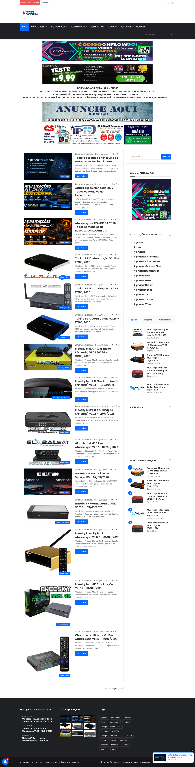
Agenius (138, 242)
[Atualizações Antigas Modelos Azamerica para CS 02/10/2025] (137, 332)
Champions (126, 722)
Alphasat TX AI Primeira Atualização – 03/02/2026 (158, 358)
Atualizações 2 (58, 27)
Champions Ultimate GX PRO (111, 736)
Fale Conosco (126, 762)
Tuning (103, 749)
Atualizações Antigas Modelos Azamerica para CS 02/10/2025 (157, 332)
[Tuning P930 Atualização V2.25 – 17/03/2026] (90, 726)
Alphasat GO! (142, 275)
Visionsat (113, 749)
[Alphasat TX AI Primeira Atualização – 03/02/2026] (137, 359)
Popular (133, 319)
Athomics (127, 718)
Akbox (137, 247)
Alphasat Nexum (143, 285)
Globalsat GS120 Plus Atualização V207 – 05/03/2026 (96, 445)
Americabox (115, 718)
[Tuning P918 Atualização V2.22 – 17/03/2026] (77, 726)
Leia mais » (81, 176)
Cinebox (129, 736)
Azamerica (114, 722)
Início (24, 27)
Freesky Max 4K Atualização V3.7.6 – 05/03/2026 (94, 586)
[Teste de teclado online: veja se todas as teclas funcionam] (65, 718)
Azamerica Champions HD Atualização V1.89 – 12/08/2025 (158, 345)
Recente (148, 319)
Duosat (103, 740)
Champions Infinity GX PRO (111, 727)
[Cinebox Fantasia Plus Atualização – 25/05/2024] (137, 528)
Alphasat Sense (143, 289)
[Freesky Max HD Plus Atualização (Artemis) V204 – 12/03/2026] (77, 733)
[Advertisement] (150, 430)
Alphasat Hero (142, 280)
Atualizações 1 (38, 27)
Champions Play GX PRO (110, 731)
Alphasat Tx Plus (143, 299)
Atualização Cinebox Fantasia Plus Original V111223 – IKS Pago (157, 370)
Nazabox (104, 745)
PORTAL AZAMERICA (70, 762)
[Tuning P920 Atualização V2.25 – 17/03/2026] (65, 726)
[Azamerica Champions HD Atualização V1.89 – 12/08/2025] (137, 346)
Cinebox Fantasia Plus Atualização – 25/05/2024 (157, 525)
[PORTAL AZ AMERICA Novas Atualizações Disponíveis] (30, 14)
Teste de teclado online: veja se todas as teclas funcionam (96, 159)
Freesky (113, 740)
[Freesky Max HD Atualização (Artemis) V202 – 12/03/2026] (90, 733)
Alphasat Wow (142, 304)
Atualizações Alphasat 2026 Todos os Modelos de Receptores (94, 191)
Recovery (112, 27)
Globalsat (123, 740)
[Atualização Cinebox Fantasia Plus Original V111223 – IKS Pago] (137, 373)
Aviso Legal (145, 762)
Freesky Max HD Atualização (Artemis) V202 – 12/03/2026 (94, 412)
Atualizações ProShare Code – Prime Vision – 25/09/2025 (158, 387)
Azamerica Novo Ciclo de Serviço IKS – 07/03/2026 (92, 475)
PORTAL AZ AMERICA (85, 154)
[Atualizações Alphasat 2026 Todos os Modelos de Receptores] (77, 718)
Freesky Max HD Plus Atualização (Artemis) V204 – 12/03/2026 (97, 383)
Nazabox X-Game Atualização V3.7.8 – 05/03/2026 (95, 505)
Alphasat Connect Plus (147, 266)
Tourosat (125, 745)
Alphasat (139, 252)
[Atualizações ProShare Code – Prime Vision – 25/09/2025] (137, 387)
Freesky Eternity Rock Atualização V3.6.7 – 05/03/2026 (97, 535)
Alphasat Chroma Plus (147, 261)
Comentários (165, 319)
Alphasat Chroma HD (146, 256)
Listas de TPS (96, 27)
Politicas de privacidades (133, 27)
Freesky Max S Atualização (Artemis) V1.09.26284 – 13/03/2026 (93, 352)
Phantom (114, 745)
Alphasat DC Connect (146, 270)
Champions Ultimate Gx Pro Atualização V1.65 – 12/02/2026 (96, 637)
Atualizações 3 (78, 27)
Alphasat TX (141, 294)
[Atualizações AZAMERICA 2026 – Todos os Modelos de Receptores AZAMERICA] (90, 718)
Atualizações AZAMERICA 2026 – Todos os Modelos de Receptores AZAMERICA (74, 2)
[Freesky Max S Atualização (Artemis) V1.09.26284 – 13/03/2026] (65, 733)
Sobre (136, 762)
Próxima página (111, 688)
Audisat (104, 722)
